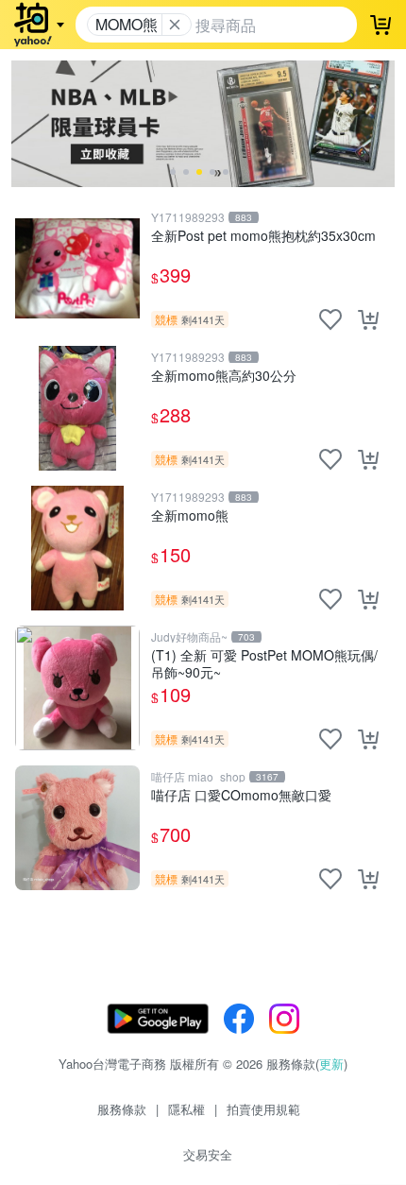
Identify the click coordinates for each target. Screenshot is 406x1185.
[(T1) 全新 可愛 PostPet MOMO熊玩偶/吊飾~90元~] (77, 688)
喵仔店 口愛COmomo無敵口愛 (241, 795)
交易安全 (207, 1154)
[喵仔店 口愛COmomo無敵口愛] (77, 827)
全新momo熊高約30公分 (223, 376)
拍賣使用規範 (263, 1109)
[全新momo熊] (77, 548)
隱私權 (186, 1109)
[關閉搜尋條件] (174, 24)
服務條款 (121, 1109)
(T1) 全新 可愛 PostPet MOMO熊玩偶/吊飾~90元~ (264, 662)
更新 (331, 1064)
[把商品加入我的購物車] (368, 319)
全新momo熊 (189, 515)
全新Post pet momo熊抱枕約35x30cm (263, 236)
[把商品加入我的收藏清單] (330, 319)
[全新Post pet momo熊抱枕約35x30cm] (77, 268)
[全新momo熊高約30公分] (77, 408)
